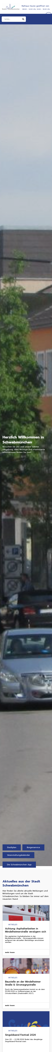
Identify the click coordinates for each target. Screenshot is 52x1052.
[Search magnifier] (23, 19)
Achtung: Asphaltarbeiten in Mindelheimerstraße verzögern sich (25, 930)
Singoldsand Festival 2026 (20, 1035)
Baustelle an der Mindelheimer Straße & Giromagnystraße (23, 983)
